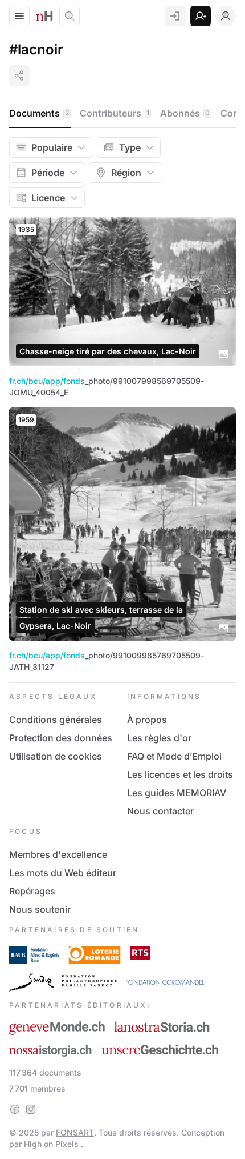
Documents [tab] (39, 113)
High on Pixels (52, 1144)
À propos (147, 719)
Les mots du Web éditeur (62, 872)
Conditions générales (55, 719)
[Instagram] (30, 1109)
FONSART (75, 1132)
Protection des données (60, 738)
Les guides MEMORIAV (176, 792)
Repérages (32, 891)
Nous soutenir (40, 909)
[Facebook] (15, 1109)
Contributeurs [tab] (114, 113)
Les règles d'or (159, 738)
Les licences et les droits (180, 774)
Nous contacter (160, 811)
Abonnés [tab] (185, 113)
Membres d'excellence (58, 854)
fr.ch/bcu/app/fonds (47, 381)
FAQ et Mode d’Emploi (174, 756)
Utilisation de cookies (55, 756)
